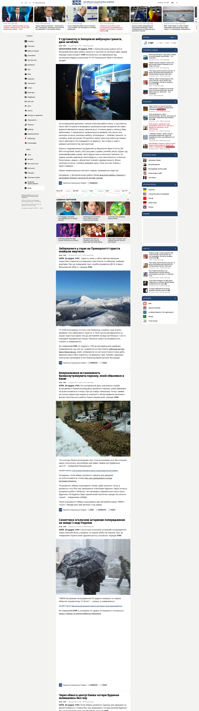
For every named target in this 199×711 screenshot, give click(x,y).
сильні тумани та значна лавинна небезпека (80, 613)
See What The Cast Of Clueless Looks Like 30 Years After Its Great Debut (92, 240)
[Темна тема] (30, 3)
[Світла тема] (22, 3)
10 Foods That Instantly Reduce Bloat (116, 217)
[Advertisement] (159, 230)
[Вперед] (196, 19)
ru (177, 3)
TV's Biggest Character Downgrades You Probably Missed (67, 218)
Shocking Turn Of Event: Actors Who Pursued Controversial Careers (91, 218)
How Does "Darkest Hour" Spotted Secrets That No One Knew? (117, 240)
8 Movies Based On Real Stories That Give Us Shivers (68, 239)
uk (172, 3)
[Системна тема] (26, 3)
